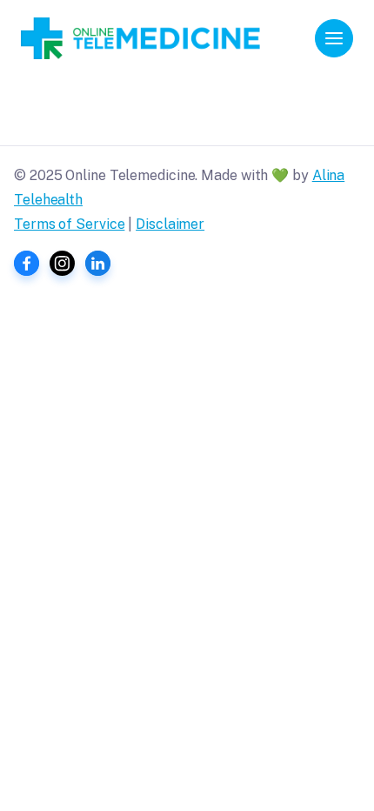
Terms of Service (69, 224)
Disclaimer (170, 224)
